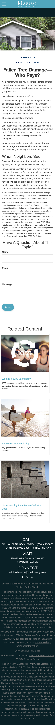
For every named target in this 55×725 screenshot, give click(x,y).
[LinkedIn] (32, 577)
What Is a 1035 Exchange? (16, 378)
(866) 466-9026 (45, 544)
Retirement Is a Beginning (16, 443)
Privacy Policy (31, 659)
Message (7, 284)
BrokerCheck (31, 587)
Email (5, 268)
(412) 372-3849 (16, 544)
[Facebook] (22, 577)
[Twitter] (27, 577)
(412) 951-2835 (21, 547)
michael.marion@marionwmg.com (27, 572)
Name (5, 252)
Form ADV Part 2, (38, 655)
